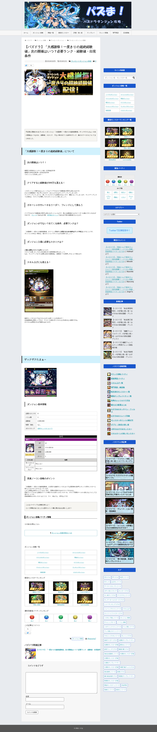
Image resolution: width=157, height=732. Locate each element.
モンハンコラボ (126, 636)
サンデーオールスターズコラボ (114, 600)
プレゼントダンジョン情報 (81, 61)
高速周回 (124, 685)
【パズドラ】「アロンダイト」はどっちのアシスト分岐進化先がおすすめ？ (119, 544)
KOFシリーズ (124, 577)
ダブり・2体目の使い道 (120, 425)
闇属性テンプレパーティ (126, 676)
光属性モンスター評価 (111, 645)
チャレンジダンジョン (42, 567)
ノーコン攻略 (121, 622)
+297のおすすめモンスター (121, 429)
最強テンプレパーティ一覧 (121, 396)
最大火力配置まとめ (118, 405)
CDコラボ (107, 577)
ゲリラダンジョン (79, 562)
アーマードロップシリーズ (112, 586)
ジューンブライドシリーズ (112, 609)
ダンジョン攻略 (38, 33)
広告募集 (126, 33)
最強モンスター (63, 33)
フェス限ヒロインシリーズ (112, 631)
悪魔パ (116, 197)
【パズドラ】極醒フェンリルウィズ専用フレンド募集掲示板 (122, 345)
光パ (75, 621)
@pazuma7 (91, 639)
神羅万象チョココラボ (127, 667)
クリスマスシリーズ (123, 595)
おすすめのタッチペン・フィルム (123, 410)
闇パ (89, 621)
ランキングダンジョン (79, 567)
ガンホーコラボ (123, 591)
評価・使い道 (77, 33)
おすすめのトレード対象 (120, 416)
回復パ (131, 192)
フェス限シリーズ (128, 627)
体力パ (123, 192)
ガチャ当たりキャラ (110, 591)
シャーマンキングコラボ (112, 604)
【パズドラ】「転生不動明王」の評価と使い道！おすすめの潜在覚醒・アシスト (122, 354)
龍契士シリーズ (121, 689)
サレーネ (34, 215)
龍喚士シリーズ (109, 689)
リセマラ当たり (85, 592)
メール (28, 704)
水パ (46, 621)
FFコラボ (115, 577)
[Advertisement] (61, 113)
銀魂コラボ (120, 672)
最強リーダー (37, 592)
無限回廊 (42, 572)
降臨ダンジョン (78, 557)
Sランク (106, 582)
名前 (27, 696)
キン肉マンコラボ (109, 595)
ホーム (26, 33)
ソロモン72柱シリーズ (111, 618)
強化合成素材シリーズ (111, 654)
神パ (108, 192)
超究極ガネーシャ (52, 215)
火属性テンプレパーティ (112, 663)
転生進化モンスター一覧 (120, 392)
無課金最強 (60, 604)
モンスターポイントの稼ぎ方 (122, 420)
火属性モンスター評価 (111, 667)
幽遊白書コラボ (123, 649)
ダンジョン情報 (77, 639)
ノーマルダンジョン (43, 552)
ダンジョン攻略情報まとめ (61, 533)
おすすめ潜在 (85, 604)
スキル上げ (126, 609)
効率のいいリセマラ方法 (120, 400)
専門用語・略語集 (118, 387)
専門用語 (116, 33)
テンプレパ (91, 33)
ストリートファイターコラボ (113, 613)
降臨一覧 (51, 33)
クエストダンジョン (79, 572)
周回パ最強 (36, 604)
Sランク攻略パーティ (119, 374)
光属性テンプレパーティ (126, 640)
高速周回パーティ (118, 378)
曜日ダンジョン (42, 562)
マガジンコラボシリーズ (112, 636)
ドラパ (123, 197)
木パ (60, 621)
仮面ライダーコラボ (110, 640)
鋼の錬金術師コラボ (110, 676)
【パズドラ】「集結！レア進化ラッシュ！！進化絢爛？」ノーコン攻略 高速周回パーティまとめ (119, 249)
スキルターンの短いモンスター (123, 433)
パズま (81, 728)
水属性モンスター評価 (111, 658)
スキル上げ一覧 (117, 383)
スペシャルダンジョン (79, 552)
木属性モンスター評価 (127, 654)
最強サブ (61, 592)
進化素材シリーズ (109, 672)
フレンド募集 (103, 33)
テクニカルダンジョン (42, 557)
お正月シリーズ (116, 582)
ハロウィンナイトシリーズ (112, 627)
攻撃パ (116, 192)
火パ (32, 621)
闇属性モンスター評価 (111, 681)
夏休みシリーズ (125, 645)
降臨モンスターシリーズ (112, 685)
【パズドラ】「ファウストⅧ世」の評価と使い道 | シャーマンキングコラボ (119, 461)
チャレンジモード (109, 622)
